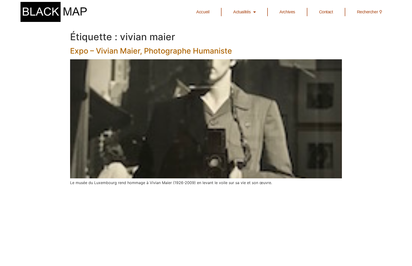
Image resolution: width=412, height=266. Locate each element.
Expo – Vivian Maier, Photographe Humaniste (151, 50)
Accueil (202, 12)
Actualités (242, 12)
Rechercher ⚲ (369, 12)
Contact (326, 12)
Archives (287, 12)
